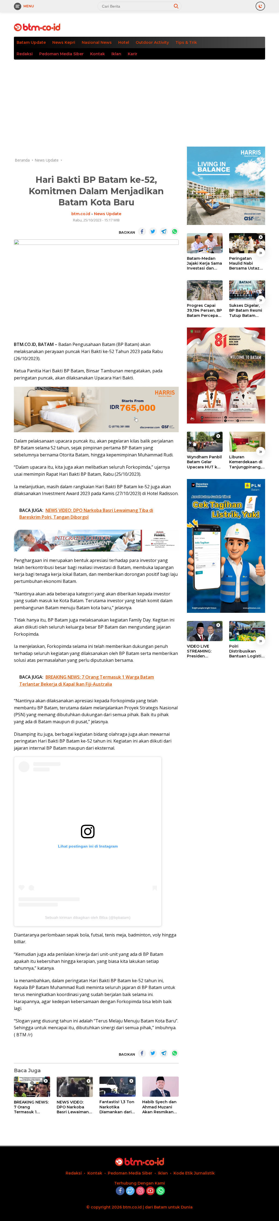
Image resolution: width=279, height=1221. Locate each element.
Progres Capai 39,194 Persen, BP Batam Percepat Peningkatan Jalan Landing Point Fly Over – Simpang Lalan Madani (204, 310)
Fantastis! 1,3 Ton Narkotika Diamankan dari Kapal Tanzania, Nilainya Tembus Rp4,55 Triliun (116, 1106)
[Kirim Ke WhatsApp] (175, 231)
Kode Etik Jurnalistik (194, 1173)
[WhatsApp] (160, 1191)
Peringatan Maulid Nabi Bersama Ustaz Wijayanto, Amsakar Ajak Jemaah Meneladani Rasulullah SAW (244, 263)
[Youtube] (150, 1191)
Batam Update (31, 42)
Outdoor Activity (152, 42)
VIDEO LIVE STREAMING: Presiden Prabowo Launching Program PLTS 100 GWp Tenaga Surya (204, 651)
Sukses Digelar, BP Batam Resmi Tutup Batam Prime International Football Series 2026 (245, 310)
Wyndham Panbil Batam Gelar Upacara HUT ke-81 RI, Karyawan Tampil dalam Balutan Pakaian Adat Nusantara (204, 462)
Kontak (97, 53)
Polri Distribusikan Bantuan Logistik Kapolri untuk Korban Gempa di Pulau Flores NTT (247, 651)
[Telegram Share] (164, 231)
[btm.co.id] (37, 26)
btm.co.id (80, 213)
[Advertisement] (139, 100)
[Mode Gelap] (260, 6)
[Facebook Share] (142, 231)
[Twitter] (130, 1191)
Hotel (123, 42)
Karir (132, 53)
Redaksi (25, 53)
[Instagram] (140, 1191)
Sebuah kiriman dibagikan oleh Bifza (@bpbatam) (88, 917)
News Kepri (63, 42)
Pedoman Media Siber (61, 53)
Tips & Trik (186, 42)
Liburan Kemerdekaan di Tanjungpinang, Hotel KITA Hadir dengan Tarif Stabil (245, 462)
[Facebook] (120, 1191)
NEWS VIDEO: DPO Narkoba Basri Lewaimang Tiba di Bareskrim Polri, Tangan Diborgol (74, 1107)
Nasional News (97, 42)
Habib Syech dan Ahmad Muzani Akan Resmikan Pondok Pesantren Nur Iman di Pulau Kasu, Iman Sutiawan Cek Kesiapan (159, 1106)
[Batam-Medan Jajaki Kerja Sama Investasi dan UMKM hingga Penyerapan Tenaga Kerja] (205, 243)
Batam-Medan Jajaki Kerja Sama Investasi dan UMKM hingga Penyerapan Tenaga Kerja (204, 263)
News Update (107, 213)
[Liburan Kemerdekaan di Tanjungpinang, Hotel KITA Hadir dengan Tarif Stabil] (247, 442)
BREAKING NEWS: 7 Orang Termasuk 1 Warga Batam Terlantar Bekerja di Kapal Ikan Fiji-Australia (31, 1107)
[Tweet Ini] (153, 231)
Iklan (116, 53)
